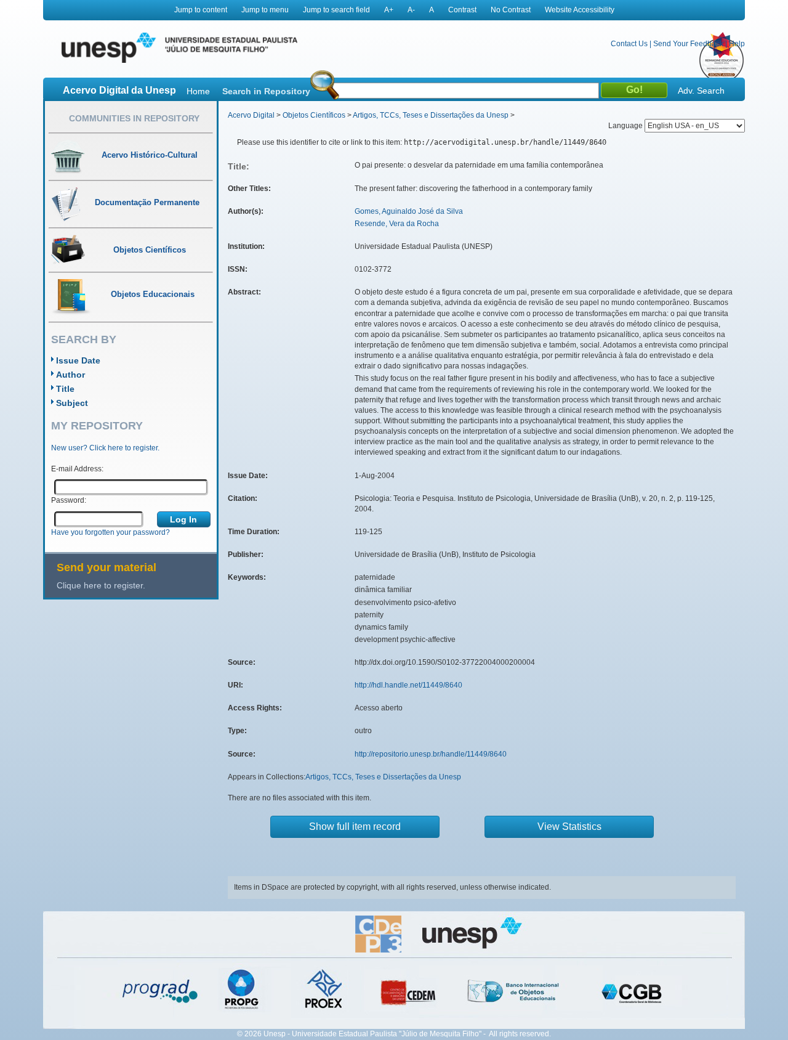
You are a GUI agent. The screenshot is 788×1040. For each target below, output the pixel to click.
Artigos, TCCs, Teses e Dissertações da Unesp (431, 115)
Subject (72, 403)
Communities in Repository (134, 118)
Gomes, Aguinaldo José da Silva (409, 211)
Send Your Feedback (688, 43)
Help (737, 43)
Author (70, 375)
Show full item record (355, 826)
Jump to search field (336, 10)
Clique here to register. (101, 585)
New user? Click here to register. (105, 448)
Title (65, 389)
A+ (388, 10)
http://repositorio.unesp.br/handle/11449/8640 (431, 754)
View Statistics (569, 826)
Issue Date (78, 360)
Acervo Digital (251, 115)
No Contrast (511, 10)
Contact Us (629, 43)
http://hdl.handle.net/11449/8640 (408, 685)
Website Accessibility (579, 10)
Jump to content (200, 10)
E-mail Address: (77, 469)
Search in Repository (266, 91)
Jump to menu (265, 10)
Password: (68, 500)
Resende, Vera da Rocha (397, 223)
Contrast (462, 10)
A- (411, 10)
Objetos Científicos (314, 115)
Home (198, 91)
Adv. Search (701, 90)
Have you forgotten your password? (110, 532)
